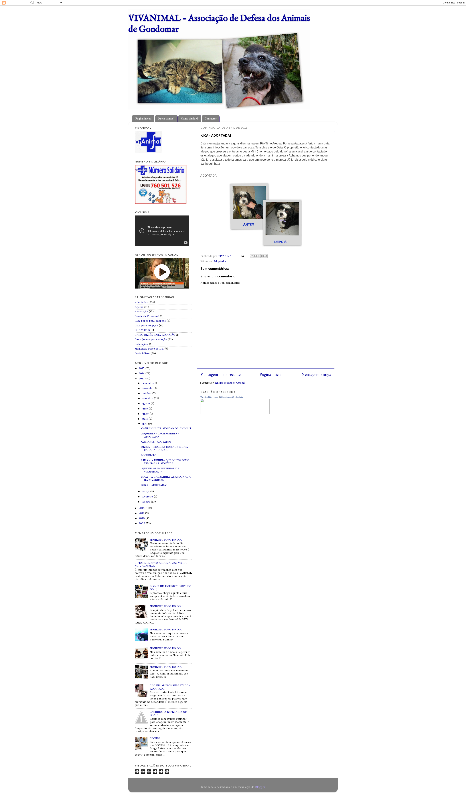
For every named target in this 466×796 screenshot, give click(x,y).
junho (146, 413)
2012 (142, 508)
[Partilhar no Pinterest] (266, 256)
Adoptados (219, 261)
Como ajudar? (189, 118)
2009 (142, 523)
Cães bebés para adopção (150, 320)
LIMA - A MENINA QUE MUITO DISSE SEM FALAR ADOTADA (165, 462)
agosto (146, 403)
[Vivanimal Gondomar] (235, 413)
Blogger (260, 787)
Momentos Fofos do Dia (149, 348)
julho (145, 408)
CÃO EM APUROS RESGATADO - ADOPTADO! (170, 687)
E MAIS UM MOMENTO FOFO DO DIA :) (170, 588)
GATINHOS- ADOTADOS (156, 441)
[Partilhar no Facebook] (262, 256)
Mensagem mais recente (220, 374)
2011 (142, 513)
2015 (142, 368)
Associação (141, 311)
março (146, 491)
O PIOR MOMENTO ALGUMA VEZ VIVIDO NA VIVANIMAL (161, 564)
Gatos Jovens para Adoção (151, 339)
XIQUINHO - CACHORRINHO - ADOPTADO (160, 435)
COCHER (155, 738)
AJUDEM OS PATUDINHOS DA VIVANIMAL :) (160, 470)
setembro (148, 398)
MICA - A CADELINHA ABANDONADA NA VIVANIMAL (166, 478)
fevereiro (148, 496)
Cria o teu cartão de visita (231, 397)
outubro (147, 393)
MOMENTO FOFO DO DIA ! (166, 606)
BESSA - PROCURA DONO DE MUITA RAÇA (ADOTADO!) (164, 448)
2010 (142, 518)
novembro (148, 388)
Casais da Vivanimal (147, 316)
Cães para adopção (146, 325)
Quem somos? (166, 118)
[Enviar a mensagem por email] (252, 256)
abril (145, 424)
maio (145, 418)
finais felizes (142, 353)
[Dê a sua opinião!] (255, 256)
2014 (142, 373)
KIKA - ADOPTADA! (154, 485)
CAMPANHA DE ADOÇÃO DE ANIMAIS (166, 428)
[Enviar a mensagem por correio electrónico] (242, 256)
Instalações (141, 344)
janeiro (146, 501)
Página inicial (143, 118)
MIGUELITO (148, 455)
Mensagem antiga (316, 374)
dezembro (148, 383)
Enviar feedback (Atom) (230, 382)
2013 (142, 378)
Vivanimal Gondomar (209, 397)
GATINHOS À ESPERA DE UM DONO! (168, 713)
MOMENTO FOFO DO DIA (166, 539)
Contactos (211, 118)
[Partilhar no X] (259, 256)
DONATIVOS (142, 330)
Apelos (139, 307)
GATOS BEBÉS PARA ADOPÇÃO (155, 334)
